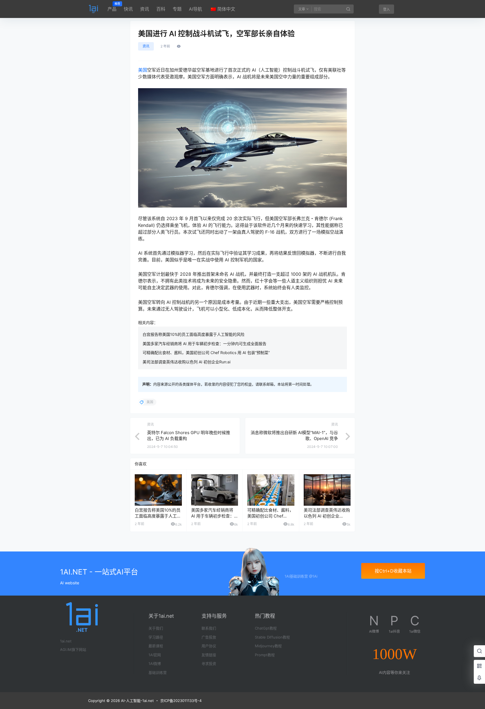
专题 (177, 9)
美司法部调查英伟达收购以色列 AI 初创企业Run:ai (186, 361)
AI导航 (195, 9)
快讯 (128, 9)
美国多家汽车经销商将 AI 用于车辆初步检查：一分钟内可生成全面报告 (204, 343)
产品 (111, 7)
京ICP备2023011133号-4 (181, 700)
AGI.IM (66, 649)
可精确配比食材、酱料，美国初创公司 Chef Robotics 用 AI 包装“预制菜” (206, 352)
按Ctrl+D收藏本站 (393, 571)
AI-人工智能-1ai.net (137, 700)
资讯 (144, 9)
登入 (386, 9)
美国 (142, 70)
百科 (160, 9)
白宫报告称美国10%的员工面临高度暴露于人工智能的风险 (193, 334)
